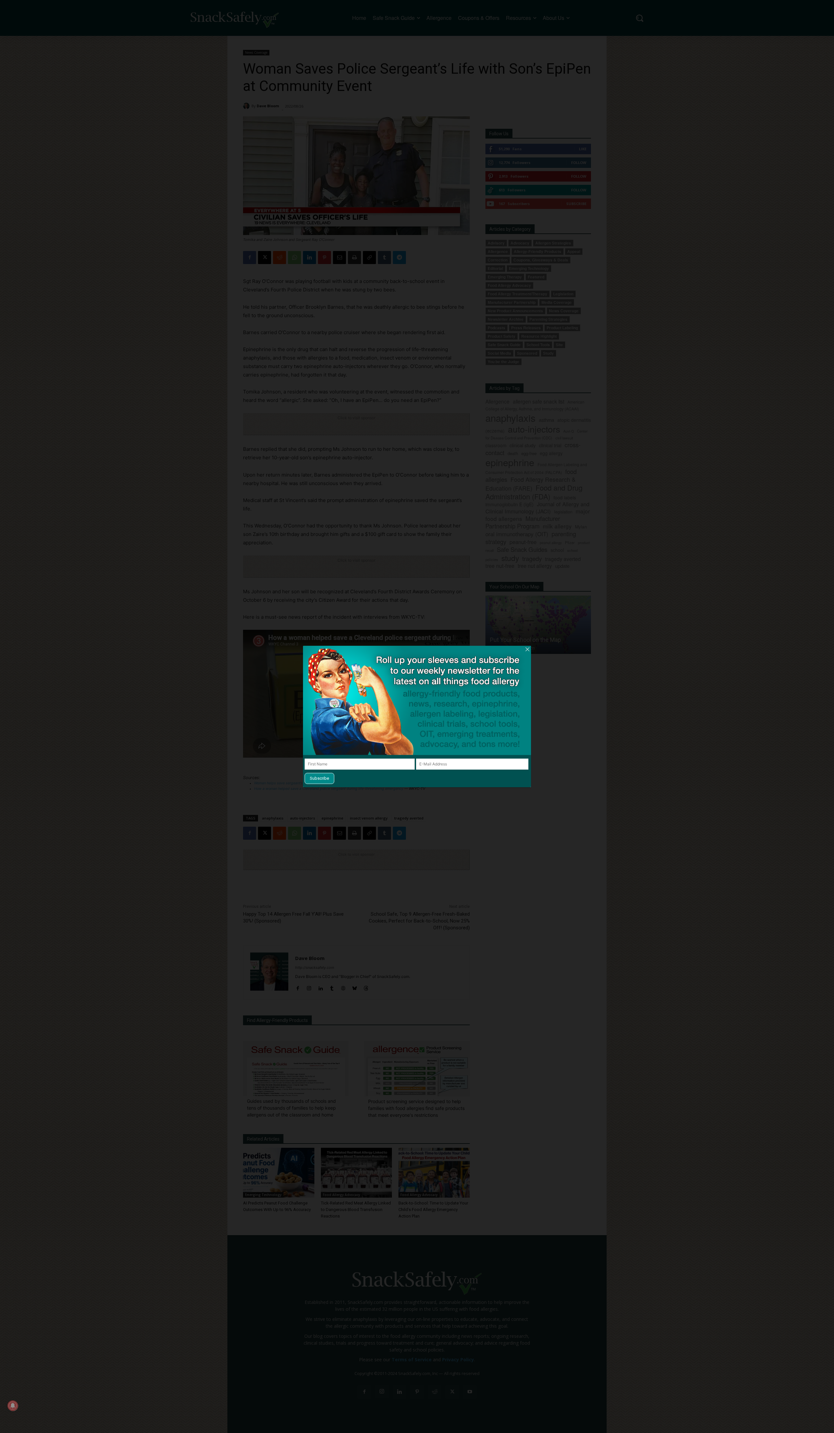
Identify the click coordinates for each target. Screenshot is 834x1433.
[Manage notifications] (12, 1405)
